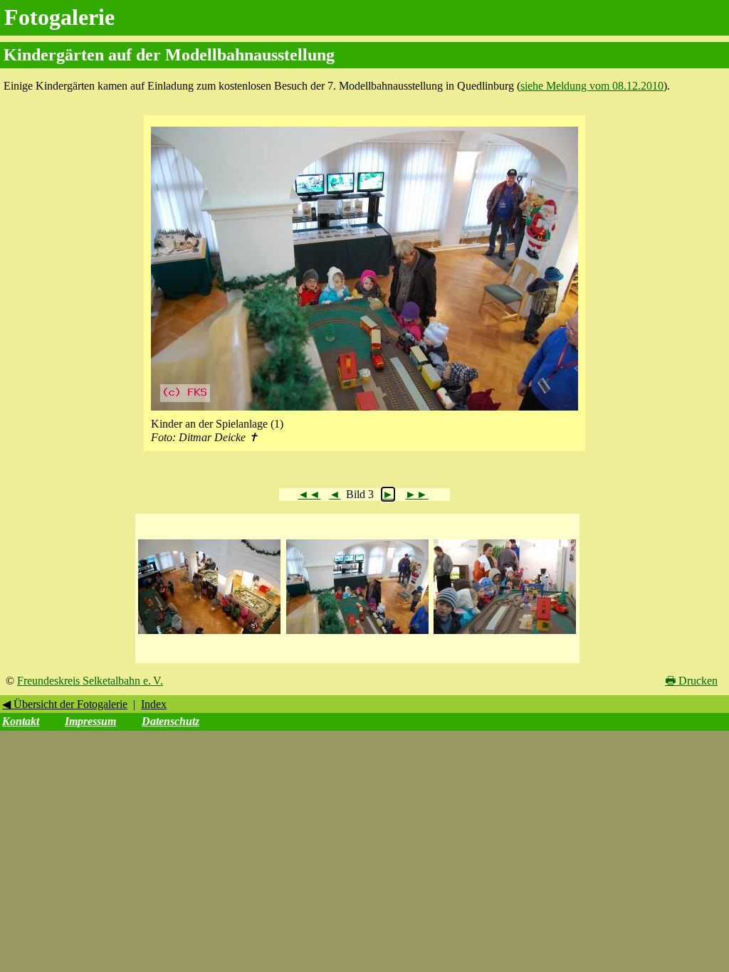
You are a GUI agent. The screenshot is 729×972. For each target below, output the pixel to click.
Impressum (90, 721)
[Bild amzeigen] (209, 634)
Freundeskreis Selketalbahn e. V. (90, 681)
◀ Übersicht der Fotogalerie (64, 704)
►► (416, 494)
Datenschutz (170, 721)
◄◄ (309, 494)
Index (154, 704)
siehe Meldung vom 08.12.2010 (592, 86)
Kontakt (20, 721)
